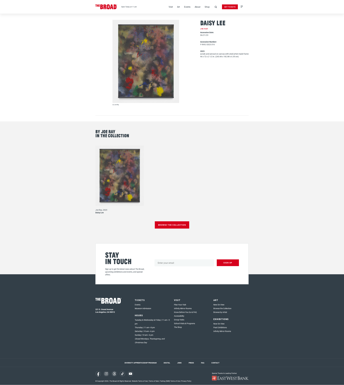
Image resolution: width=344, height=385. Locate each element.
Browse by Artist (220, 312)
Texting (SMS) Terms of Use (170, 381)
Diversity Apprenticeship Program (141, 363)
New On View (218, 304)
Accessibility (179, 316)
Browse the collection (172, 225)
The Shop (178, 327)
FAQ (202, 363)
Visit (171, 6)
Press (191, 363)
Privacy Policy (186, 381)
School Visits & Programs (184, 323)
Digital (167, 363)
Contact (215, 363)
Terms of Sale (154, 381)
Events (187, 6)
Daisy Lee (99, 212)
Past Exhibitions (220, 327)
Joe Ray (204, 29)
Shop (207, 6)
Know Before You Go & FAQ (185, 312)
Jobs (179, 363)
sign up (227, 262)
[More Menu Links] (241, 7)
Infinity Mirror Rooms (183, 308)
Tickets (140, 300)
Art (178, 6)
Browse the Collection (222, 308)
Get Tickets (230, 7)
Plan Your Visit (180, 304)
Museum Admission (143, 308)
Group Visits (179, 319)
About (197, 6)
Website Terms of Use (140, 381)
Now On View (219, 323)
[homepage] (106, 6)
